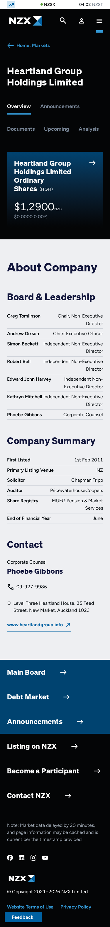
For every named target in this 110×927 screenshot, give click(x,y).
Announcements (59, 106)
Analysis (89, 129)
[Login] (82, 21)
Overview (19, 106)
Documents (21, 129)
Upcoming (56, 129)
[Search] (63, 22)
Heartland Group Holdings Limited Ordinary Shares (43, 175)
